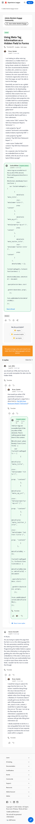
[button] (10, 47)
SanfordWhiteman (15, 165)
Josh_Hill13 (11, 366)
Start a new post (19, 351)
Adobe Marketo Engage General (10, 8)
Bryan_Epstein (12, 51)
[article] (17, 376)
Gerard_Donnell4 (13, 632)
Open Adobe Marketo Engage (18, 24)
